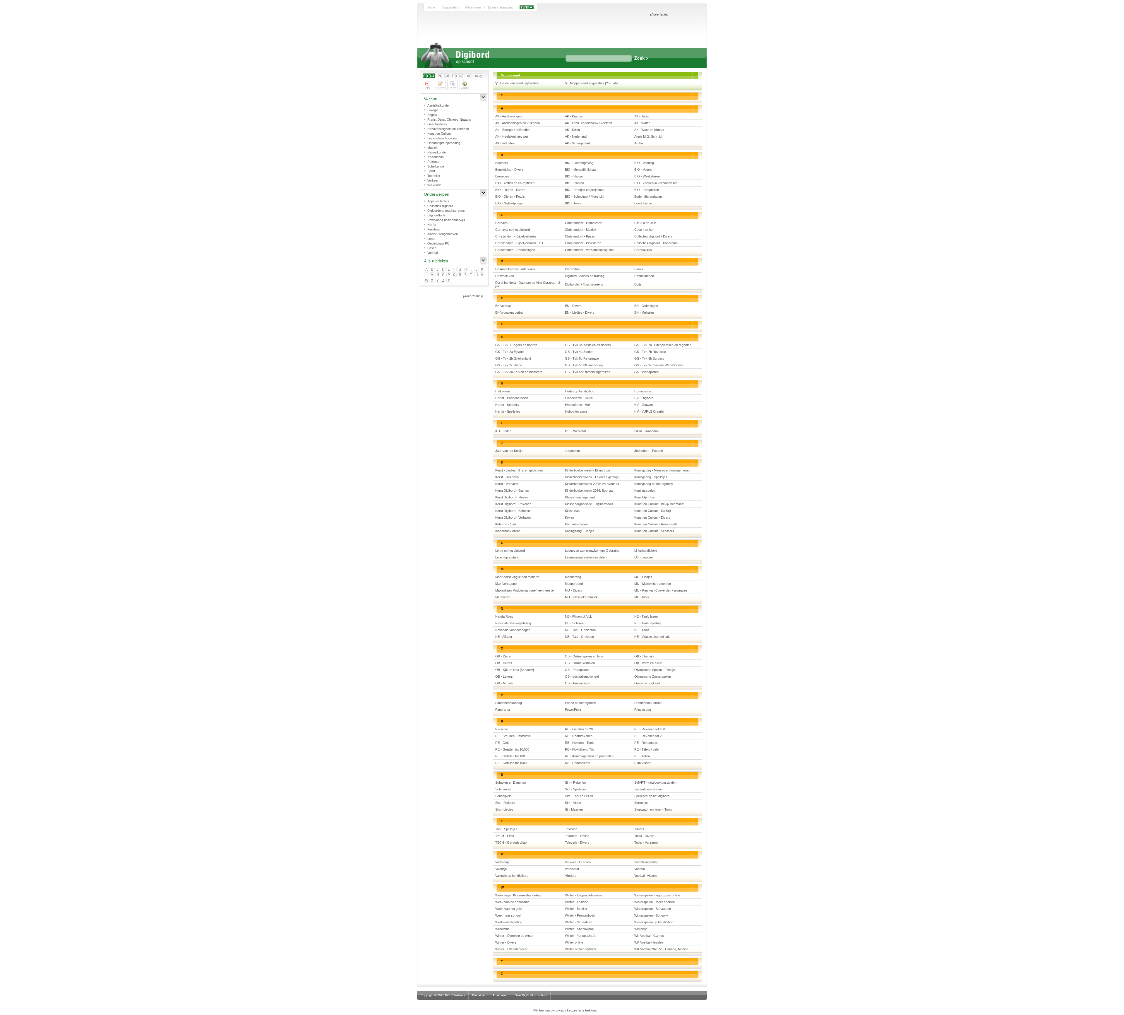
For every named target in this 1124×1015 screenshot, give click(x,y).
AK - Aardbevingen (508, 116)
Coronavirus (643, 250)
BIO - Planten (574, 183)
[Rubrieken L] (427, 275)
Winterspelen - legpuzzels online (657, 895)
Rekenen (433, 161)
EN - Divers (573, 305)
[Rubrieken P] (449, 275)
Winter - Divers (506, 942)
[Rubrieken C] (438, 269)
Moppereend (574, 583)
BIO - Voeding (644, 163)
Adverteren (473, 7)
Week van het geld (508, 908)
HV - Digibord (643, 398)
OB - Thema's (644, 656)
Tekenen (571, 829)
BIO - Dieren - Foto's (510, 196)
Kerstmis (433, 229)
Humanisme (642, 391)
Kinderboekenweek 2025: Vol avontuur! (592, 484)
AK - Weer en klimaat (649, 129)
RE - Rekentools (646, 742)
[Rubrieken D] (443, 269)
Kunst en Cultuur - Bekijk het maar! (659, 504)
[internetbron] (465, 85)
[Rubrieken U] (477, 275)
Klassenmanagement (580, 497)
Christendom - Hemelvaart (583, 223)
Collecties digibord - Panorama (656, 243)
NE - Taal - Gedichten (580, 630)
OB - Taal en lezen (578, 683)
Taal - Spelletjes (506, 829)
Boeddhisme (643, 203)
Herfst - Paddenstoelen (511, 398)
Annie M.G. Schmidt (648, 136)
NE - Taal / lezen (646, 616)
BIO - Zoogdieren (646, 190)
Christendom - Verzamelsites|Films (589, 250)
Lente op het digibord (510, 550)
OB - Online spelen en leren (584, 656)
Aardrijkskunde (438, 105)
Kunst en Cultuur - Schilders (654, 531)
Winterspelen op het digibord (654, 922)
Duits (638, 284)
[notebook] (440, 85)
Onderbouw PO (438, 243)
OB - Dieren (503, 656)
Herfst (431, 224)
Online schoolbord (647, 683)
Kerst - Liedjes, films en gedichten (519, 470)
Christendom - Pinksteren (583, 243)
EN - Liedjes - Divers (579, 312)
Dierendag (572, 269)
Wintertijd (640, 929)
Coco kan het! (644, 229)
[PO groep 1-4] (429, 76)
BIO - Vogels (643, 169)
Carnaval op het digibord (512, 229)
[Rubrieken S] (466, 275)
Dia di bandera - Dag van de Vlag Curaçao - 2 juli (527, 284)
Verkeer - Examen (578, 862)
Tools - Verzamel (646, 842)
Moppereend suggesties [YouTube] (594, 83)
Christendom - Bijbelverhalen (515, 236)
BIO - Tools (573, 203)
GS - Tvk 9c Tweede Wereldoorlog (658, 365)
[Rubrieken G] (460, 269)
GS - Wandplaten (646, 372)
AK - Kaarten (574, 116)
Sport (431, 171)
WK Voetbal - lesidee (648, 942)
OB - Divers (503, 663)
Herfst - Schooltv (507, 404)
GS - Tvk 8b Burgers (649, 358)
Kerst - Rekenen (507, 477)
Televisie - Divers (577, 842)
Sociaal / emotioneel (648, 789)
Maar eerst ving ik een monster (517, 577)
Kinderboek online (507, 531)
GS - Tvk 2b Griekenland (513, 358)
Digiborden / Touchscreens (584, 284)
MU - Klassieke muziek (581, 597)
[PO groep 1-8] (458, 76)
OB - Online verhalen (580, 663)
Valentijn (501, 869)
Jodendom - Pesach (648, 450)
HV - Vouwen (643, 404)
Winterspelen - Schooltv (651, 915)
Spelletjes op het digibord (651, 796)
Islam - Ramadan (646, 431)
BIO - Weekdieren (647, 176)
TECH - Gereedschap (511, 842)
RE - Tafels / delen (647, 749)
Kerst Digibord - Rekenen (513, 504)
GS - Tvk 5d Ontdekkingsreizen (587, 372)
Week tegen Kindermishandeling (518, 895)
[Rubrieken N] (438, 275)
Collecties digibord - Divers (653, 236)
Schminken (503, 789)
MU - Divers (573, 590)
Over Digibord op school (531, 995)
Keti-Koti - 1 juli (505, 524)
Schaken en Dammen (510, 782)
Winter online (574, 942)
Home (431, 7)
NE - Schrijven (575, 623)
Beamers (501, 163)
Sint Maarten (574, 809)
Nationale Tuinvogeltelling (513, 623)
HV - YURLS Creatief (649, 411)
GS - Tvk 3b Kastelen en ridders (588, 345)
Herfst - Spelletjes (507, 411)
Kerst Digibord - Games (512, 490)
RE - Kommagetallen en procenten (589, 756)
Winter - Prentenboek (580, 915)
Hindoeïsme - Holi (577, 404)
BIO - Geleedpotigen (509, 203)
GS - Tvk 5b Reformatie (582, 358)
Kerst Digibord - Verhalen (513, 517)
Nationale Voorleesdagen (512, 630)
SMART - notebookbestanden (655, 782)
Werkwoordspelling (508, 922)
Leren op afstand (507, 557)
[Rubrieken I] (471, 269)
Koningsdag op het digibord (653, 484)
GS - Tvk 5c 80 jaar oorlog (584, 365)
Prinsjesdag (642, 709)
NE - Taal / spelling (647, 623)
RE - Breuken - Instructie (513, 736)
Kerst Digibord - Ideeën (511, 497)
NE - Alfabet (503, 636)
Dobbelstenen (644, 276)
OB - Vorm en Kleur (648, 663)
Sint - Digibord (505, 802)
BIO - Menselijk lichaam (581, 169)
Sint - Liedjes (504, 809)
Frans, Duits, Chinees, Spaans (449, 119)
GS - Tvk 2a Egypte (509, 351)
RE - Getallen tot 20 (579, 729)
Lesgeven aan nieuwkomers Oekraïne (592, 550)
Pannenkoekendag (508, 703)
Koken (569, 517)
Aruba (638, 143)
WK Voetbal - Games (649, 935)
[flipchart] (452, 85)
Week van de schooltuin (512, 902)
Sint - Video (573, 802)
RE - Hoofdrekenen (578, 736)
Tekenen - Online (577, 836)
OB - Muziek (504, 683)
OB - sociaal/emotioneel (582, 676)
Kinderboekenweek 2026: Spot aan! (590, 490)
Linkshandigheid (645, 550)
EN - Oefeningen (646, 305)
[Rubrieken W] (427, 280)
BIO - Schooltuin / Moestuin (584, 196)
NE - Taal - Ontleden (579, 636)
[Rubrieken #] (449, 280)
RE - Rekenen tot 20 (648, 736)
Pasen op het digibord (580, 703)
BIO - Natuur (574, 176)
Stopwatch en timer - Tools (653, 809)
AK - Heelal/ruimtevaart (511, 136)
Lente (431, 238)
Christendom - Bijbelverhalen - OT (519, 243)
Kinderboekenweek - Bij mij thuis (588, 470)
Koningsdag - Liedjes (579, 531)
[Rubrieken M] (432, 275)
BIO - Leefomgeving (579, 163)
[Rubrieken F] (455, 269)
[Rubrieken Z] (443, 280)
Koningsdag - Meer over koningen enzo (662, 470)
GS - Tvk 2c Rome (508, 365)
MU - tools (641, 597)
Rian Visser (642, 763)
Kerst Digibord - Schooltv (513, 510)
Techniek (433, 175)
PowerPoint (573, 709)
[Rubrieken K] (482, 269)
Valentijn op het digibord (511, 875)
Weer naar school (507, 915)
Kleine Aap (572, 510)
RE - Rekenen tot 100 (649, 729)
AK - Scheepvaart (577, 143)
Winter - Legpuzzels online (583, 895)
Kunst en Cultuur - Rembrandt (655, 524)
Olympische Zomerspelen (652, 676)
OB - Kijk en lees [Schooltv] (514, 669)
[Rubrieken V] (482, 275)
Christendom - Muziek (580, 229)
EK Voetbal (502, 305)
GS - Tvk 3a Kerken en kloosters (518, 372)
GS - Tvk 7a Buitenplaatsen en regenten (662, 345)
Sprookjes (641, 802)
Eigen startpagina (500, 7)
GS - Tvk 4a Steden (579, 351)
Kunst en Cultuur (439, 133)
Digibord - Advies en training (584, 276)
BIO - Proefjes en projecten (584, 190)
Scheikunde (435, 166)
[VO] (469, 76)
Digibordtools (436, 215)
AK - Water (642, 123)
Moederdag (573, 577)
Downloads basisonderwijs (446, 220)
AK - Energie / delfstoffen (512, 129)
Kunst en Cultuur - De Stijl (652, 510)
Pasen (431, 248)
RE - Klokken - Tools (579, 742)
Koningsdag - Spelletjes (650, 477)
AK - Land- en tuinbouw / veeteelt (588, 123)
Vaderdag (502, 862)
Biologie (432, 110)
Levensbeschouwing (442, 138)
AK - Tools (641, 116)
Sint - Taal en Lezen (579, 796)
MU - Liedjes (643, 577)
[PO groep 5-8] (443, 76)
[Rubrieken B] (432, 269)
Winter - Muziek (576, 908)
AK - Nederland (576, 136)
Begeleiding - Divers (509, 169)
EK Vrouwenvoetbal (509, 312)
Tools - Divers (644, 836)
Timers (639, 829)
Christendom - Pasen (580, 236)
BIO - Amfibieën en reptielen (514, 183)
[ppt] (428, 85)
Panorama (502, 709)
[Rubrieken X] (432, 280)
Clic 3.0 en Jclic (645, 223)
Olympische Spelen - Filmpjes (655, 669)
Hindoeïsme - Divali (578, 398)
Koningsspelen (644, 490)
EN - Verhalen (644, 312)
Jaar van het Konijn (508, 450)
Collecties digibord (440, 206)
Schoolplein (503, 796)
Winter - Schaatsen (578, 922)
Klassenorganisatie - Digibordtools (589, 504)
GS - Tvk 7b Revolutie (650, 351)
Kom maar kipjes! (577, 524)
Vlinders (570, 875)
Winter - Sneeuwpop (579, 929)
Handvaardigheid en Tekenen (448, 129)
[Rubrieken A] (427, 269)
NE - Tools (641, 630)
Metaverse (502, 597)
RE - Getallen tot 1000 (511, 763)
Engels (432, 115)
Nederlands (435, 157)
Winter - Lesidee (576, 902)
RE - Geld (502, 742)
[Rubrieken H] (466, 269)
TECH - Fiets (504, 836)
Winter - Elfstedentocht (511, 949)
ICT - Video (503, 431)
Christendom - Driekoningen (515, 250)
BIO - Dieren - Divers (510, 190)
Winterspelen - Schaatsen (652, 908)
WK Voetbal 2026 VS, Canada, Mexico (661, 949)
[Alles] (478, 76)
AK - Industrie (505, 143)
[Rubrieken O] (443, 275)
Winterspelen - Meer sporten (654, 902)
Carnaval (501, 223)
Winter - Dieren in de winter (514, 935)
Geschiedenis (437, 124)
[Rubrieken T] (471, 275)
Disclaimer (479, 995)
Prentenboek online (648, 703)
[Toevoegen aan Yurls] (526, 7)
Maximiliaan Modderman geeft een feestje (524, 590)
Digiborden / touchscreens (446, 210)
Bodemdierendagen (648, 196)
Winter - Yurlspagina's (580, 935)
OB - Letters (504, 676)
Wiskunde (434, 185)
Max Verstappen (506, 583)
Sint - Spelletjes (576, 789)
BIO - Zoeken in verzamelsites (656, 183)
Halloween (502, 391)
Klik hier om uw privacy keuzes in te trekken (564, 1010)
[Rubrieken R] (460, 275)
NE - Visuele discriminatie (652, 636)
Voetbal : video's (645, 875)
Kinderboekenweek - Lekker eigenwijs (592, 477)
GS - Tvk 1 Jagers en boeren (516, 345)
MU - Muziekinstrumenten (652, 583)
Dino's (638, 269)
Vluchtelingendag (646, 862)
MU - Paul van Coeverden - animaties (661, 590)
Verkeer (432, 180)
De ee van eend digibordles (519, 83)
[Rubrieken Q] (455, 275)
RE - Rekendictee (577, 763)
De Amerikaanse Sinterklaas (515, 269)
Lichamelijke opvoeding (443, 143)
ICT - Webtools (575, 431)
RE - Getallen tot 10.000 (512, 749)
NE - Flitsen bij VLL (578, 616)
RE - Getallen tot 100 (510, 756)
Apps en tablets (438, 201)
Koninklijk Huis (644, 497)
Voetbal (432, 252)
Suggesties (450, 7)
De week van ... (506, 276)
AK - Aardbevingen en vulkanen (517, 123)
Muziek (432, 147)
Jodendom (572, 450)
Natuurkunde (436, 152)
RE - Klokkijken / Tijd (579, 749)
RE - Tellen (642, 756)
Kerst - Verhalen (506, 484)
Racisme (501, 729)
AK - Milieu (572, 129)
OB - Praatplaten (577, 669)
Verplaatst (572, 869)
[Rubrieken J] (477, 269)
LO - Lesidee (643, 557)
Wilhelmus (502, 929)
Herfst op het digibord (580, 391)
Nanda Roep (504, 616)
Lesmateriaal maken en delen (585, 557)
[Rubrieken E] (449, 269)
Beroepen (502, 176)
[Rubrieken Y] (438, 280)
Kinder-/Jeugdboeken (442, 234)
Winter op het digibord (580, 949)
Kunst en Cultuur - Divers (652, 517)
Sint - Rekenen (575, 782)
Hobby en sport (576, 411)
